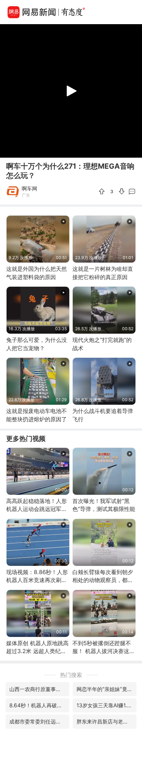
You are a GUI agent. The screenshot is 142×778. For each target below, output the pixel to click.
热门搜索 (71, 674)
